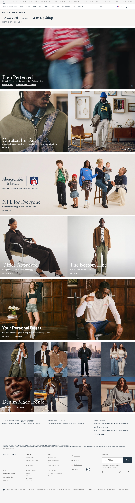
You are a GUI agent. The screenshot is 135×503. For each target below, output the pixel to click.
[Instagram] (103, 472)
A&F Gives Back (30, 465)
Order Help (51, 462)
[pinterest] (120, 472)
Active (52, 6)
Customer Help (52, 457)
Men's (34, 6)
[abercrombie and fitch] (10, 7)
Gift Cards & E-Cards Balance (55, 473)
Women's (28, 6)
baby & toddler (66, 6)
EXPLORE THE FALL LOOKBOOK (26, 85)
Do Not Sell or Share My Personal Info (105, 489)
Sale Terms (23, 489)
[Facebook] (111, 472)
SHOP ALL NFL (7, 210)
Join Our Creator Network (32, 460)
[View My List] (122, 7)
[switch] (71, 469)
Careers (28, 462)
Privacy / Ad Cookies (12, 489)
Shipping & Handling (53, 465)
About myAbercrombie (53, 460)
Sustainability (29, 478)
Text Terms (31, 489)
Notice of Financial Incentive (109, 467)
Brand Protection (30, 457)
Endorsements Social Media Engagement (75, 489)
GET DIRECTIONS (99, 434)
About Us (80, 6)
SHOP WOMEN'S (7, 22)
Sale (74, 6)
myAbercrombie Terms (42, 489)
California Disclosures (31, 480)
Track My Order (52, 470)
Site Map (91, 489)
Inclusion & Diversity (31, 470)
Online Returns (52, 468)
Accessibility (29, 468)
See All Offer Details (8, 448)
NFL (40, 6)
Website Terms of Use (56, 489)
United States (78, 465)
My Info (50, 475)
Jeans (45, 6)
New (21, 6)
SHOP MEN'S (18, 22)
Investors (28, 473)
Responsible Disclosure (124, 489)
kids (58, 6)
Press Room (29, 475)
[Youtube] (128, 472)
